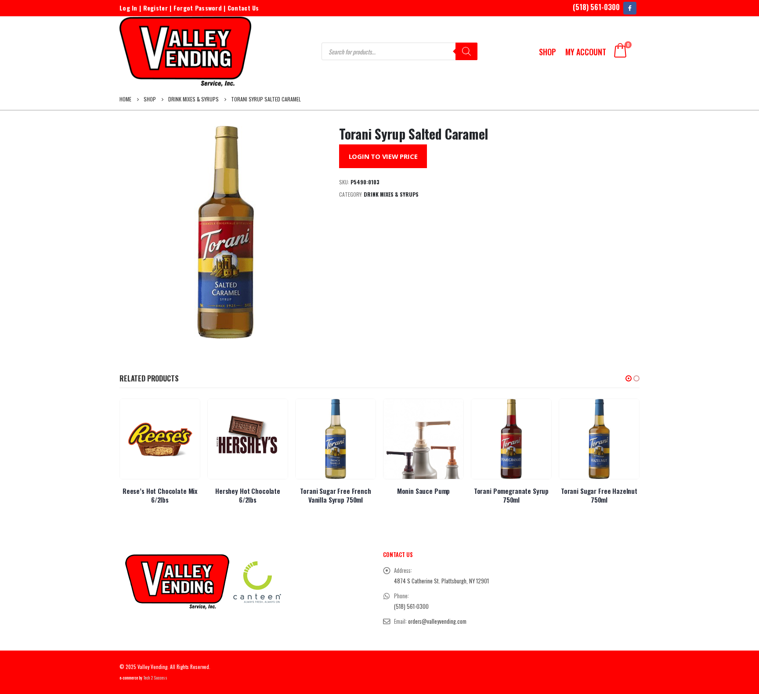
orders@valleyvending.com (437, 621)
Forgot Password (197, 7)
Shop (547, 52)
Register (155, 7)
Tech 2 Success (155, 678)
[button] (628, 378)
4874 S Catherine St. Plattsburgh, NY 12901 (441, 581)
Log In (128, 7)
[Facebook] (629, 8)
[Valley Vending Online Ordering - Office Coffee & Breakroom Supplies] (185, 51)
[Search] (466, 51)
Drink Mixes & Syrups (391, 194)
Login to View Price (383, 156)
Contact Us (243, 7)
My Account (585, 52)
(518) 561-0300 (596, 6)
